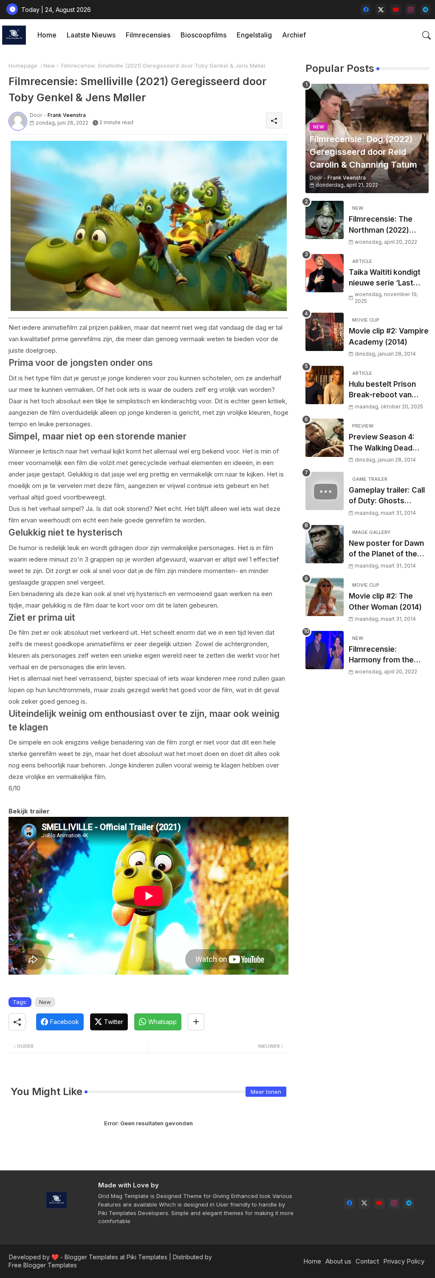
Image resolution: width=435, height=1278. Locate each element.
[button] (426, 35)
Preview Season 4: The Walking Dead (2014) (382, 443)
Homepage (22, 65)
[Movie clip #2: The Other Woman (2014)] (324, 597)
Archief (294, 35)
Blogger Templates (91, 1257)
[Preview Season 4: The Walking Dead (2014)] (324, 438)
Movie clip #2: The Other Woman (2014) (385, 601)
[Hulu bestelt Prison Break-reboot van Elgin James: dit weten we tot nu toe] (324, 385)
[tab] (47, 35)
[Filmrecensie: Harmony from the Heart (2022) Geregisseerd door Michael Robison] (324, 650)
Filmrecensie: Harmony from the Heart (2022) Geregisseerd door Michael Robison (383, 655)
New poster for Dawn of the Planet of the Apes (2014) (386, 549)
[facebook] (366, 9)
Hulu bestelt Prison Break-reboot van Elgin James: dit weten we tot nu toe (389, 390)
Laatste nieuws (91, 35)
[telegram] (425, 9)
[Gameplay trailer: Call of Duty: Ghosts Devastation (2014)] (324, 491)
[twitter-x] (381, 9)
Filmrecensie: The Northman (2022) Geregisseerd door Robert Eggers (383, 225)
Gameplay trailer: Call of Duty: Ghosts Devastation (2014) (387, 496)
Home (46, 35)
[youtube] (395, 9)
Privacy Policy (403, 1261)
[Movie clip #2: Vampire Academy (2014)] (324, 332)
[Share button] (196, 1021)
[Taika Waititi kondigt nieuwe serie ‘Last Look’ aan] (324, 273)
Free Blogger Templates (42, 1265)
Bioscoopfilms (203, 35)
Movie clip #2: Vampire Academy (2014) (389, 336)
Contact (367, 1261)
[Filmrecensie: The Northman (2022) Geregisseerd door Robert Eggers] (324, 220)
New (49, 65)
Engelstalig (254, 35)
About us (338, 1261)
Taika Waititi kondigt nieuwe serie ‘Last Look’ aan (385, 278)
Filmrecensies (148, 35)
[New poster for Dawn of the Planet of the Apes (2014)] (324, 544)
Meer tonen (266, 1091)
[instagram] (410, 9)
